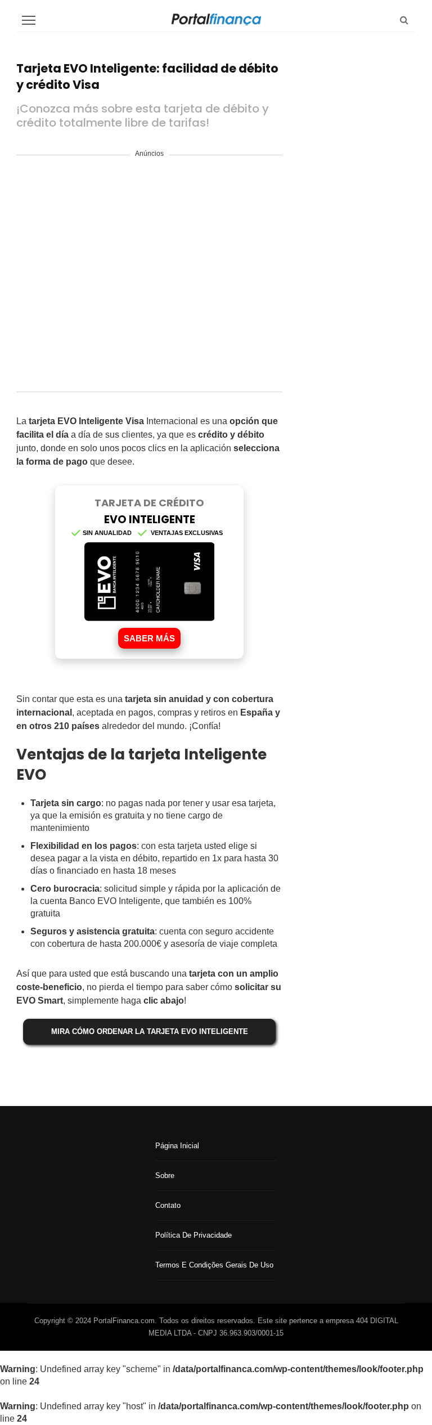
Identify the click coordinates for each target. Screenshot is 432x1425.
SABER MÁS (149, 638)
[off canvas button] (28, 20)
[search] (404, 20)
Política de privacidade (193, 1235)
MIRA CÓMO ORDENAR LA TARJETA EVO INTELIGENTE (149, 1031)
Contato (168, 1205)
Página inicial (177, 1145)
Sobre (164, 1175)
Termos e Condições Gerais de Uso (214, 1265)
